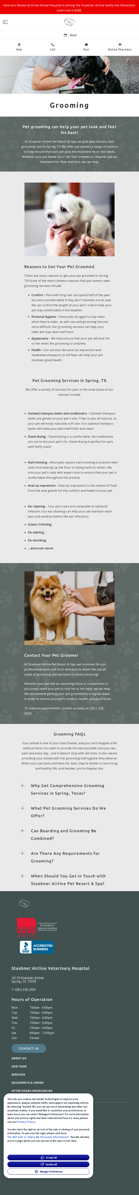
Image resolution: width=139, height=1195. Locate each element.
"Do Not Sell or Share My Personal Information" (38, 1137)
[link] (69, 21)
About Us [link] (19, 1058)
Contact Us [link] (29, 1048)
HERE (77, 10)
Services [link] (18, 1074)
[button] (5, 22)
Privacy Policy (26, 1121)
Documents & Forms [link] (28, 1082)
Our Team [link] (19, 1066)
